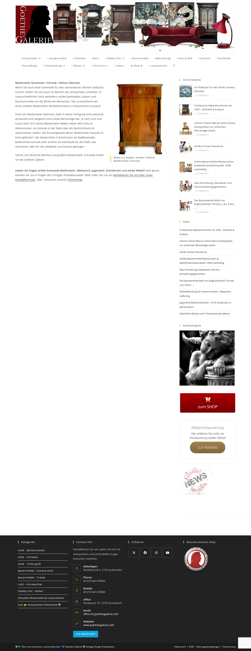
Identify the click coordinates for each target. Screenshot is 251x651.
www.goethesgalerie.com (98, 625)
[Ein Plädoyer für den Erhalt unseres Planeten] (186, 91)
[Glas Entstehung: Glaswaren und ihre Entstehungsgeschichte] (186, 186)
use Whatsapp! (85, 634)
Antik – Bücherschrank (31, 550)
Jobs (240, 506)
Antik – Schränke (28, 557)
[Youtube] (167, 553)
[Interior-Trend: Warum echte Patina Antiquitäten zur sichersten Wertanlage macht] (186, 128)
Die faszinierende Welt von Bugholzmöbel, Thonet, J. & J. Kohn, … (214, 204)
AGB (232, 506)
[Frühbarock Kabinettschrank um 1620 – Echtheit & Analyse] (186, 109)
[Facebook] (145, 553)
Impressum (208, 506)
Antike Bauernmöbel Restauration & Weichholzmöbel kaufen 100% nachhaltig (214, 165)
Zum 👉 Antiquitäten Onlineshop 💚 (39, 604)
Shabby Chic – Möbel (30, 591)
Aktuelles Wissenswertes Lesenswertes (41, 598)
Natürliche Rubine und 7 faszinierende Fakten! (205, 313)
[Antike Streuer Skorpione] (186, 148)
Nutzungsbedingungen (208, 646)
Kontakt (196, 506)
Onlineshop (75, 179)
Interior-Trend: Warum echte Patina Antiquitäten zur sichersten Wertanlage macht (214, 126)
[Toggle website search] (174, 65)
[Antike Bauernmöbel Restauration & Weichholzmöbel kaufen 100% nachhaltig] (186, 167)
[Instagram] (156, 553)
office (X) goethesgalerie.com (100, 614)
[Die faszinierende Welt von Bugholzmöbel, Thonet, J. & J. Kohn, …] (186, 206)
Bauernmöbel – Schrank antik (35, 570)
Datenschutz (221, 506)
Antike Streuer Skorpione (208, 146)
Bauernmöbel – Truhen (31, 577)
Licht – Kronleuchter (30, 584)
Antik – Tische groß (29, 564)
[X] (134, 553)
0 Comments (202, 95)
